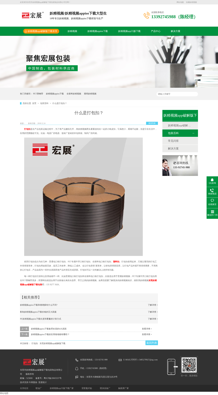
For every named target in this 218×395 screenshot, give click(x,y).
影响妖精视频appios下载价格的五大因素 (38, 312)
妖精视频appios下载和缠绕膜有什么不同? (38, 305)
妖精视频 (72, 31)
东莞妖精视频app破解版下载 (52, 343)
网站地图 (180, 2)
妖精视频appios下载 (97, 31)
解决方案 (175, 31)
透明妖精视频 (90, 94)
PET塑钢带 (38, 94)
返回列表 (152, 123)
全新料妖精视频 (74, 94)
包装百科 (44, 103)
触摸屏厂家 (123, 388)
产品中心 (155, 31)
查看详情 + (147, 329)
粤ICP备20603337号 (53, 378)
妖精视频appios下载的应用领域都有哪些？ (50, 334)
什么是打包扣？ (59, 103)
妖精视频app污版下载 (129, 31)
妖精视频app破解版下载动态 (180, 125)
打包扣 (27, 129)
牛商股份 (33, 382)
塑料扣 (116, 262)
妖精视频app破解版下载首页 (42, 31)
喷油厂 (39, 388)
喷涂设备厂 (105, 388)
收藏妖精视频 (191, 2)
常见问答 (173, 140)
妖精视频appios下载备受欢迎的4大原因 (48, 329)
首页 (34, 103)
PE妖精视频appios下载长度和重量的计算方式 (40, 319)
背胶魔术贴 (87, 388)
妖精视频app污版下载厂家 (62, 388)
